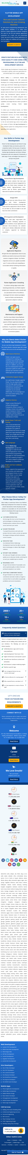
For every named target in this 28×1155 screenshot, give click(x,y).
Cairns (13, 893)
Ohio (7, 980)
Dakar (17, 906)
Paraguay (17, 984)
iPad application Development (10, 1098)
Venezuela (20, 1025)
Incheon (6, 932)
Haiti (10, 926)
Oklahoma (16, 980)
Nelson (21, 975)
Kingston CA (8, 945)
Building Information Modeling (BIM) (12, 1109)
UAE (20, 1019)
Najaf (7, 971)
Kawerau (25, 939)
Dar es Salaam (4, 908)
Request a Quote (14, 44)
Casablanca (24, 897)
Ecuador (15, 910)
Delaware (24, 908)
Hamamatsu (4, 928)
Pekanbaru (6, 986)
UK (26, 1019)
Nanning (13, 973)
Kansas (6, 939)
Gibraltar (3, 923)
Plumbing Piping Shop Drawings (11, 1123)
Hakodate (14, 926)
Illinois (2, 932)
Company (14, 1140)
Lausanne (25, 947)
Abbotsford (3, 874)
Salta (26, 995)
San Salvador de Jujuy (16, 999)
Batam (8, 889)
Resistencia (10, 993)
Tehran (14, 1014)
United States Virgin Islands (20, 1023)
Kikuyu (25, 943)
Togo (17, 1019)
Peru (21, 986)
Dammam (24, 906)
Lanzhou (3, 947)
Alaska (25, 878)
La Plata (15, 952)
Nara (2, 975)
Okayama (11, 980)
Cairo (16, 893)
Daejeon (13, 906)
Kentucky (14, 941)
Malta (15, 958)
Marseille (9, 962)
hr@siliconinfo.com (14, 756)
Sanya (12, 1004)
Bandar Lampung (16, 884)
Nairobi (2, 971)
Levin (15, 949)
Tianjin (4, 1019)
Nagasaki (21, 969)
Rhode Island (21, 993)
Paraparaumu (23, 984)
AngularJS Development (9, 1058)
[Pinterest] (20, 860)
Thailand (6, 1017)
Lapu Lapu (10, 947)
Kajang (8, 936)
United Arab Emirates (13, 1021)
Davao (20, 908)
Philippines (5, 988)
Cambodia (8, 895)
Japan (20, 934)
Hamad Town (24, 926)
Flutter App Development (9, 1102)
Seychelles (8, 1008)
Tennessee (24, 1014)
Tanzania (21, 1012)
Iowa (2, 934)
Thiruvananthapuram (18, 1017)
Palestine (16, 982)
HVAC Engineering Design (9, 1121)
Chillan (2, 906)
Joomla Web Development (9, 1061)
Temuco (19, 1014)
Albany (6, 880)
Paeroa (2, 982)
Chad (19, 900)
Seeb (5, 1006)
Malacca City (14, 956)
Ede (20, 910)
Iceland (21, 930)
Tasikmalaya (4, 1014)
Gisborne (8, 923)
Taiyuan (20, 1010)
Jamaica (16, 934)
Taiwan (15, 1010)
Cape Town (3, 897)
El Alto (11, 913)
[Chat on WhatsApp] (18, 864)
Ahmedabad (20, 876)
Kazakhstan (3, 941)
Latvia (14, 947)
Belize (2, 891)
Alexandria (14, 880)
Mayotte (21, 967)
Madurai (15, 954)
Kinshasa (14, 945)
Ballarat (9, 884)
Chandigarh (24, 900)
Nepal (25, 975)
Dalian (20, 906)
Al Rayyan (15, 878)
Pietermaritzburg (13, 988)
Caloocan (3, 895)
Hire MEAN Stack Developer (10, 1081)
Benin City (20, 891)
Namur (25, 971)
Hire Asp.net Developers (9, 1079)
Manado (19, 958)
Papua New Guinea (10, 984)
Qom (2, 991)
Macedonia (24, 952)
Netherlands (4, 978)
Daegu (9, 906)
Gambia (2, 919)
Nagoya (25, 969)
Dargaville (11, 908)
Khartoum (12, 943)
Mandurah (9, 960)
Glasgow (18, 923)
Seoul (22, 1006)
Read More (14, 741)
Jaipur (11, 934)
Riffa (26, 993)
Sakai (18, 995)
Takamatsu (3, 1012)
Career (16, 1145)
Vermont (3, 1027)
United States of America (7, 1023)
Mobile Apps (16, 1142)
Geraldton (8, 921)
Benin (16, 891)
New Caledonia (19, 978)
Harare (8, 930)
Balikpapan (3, 884)
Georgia (25, 919)
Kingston (3, 945)
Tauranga (10, 1014)
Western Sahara (9, 1032)
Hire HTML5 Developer (9, 1068)
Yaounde (3, 1034)
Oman (21, 980)
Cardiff (8, 897)
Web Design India (7, 1051)
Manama (25, 958)
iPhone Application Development (11, 1088)
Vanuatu (15, 1025)
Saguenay (9, 995)
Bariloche (20, 887)
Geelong (12, 919)
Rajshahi (9, 991)
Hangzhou (3, 930)
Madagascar (9, 954)
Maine (25, 954)
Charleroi (3, 904)
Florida (6, 917)
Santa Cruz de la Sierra (6, 1001)
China (5, 906)
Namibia (20, 971)
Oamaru (3, 980)
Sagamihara (4, 995)
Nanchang (3, 973)
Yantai (25, 1032)
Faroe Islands (4, 915)
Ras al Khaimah (19, 991)
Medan (6, 969)
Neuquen (9, 978)
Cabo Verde (8, 893)
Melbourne (15, 969)
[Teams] (14, 864)
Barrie (2, 889)
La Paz (11, 952)
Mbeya (25, 967)
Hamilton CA (23, 928)
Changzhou (24, 902)
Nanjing (8, 973)
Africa (15, 876)
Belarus (21, 889)
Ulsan (6, 1021)
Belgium (25, 889)
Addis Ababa (4, 876)
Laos (6, 947)
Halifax (18, 926)
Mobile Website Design (8, 1093)
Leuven (11, 949)
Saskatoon (21, 1004)
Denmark (3, 910)
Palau (6, 982)
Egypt (8, 913)
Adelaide (10, 876)
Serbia (25, 1006)
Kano (2, 939)
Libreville (22, 949)
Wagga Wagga (9, 1027)
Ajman (2, 878)
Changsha (10, 902)
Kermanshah (24, 941)
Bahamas (12, 882)
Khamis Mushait (5, 943)
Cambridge (14, 895)
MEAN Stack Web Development (11, 1049)
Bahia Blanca (19, 882)
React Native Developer (9, 1095)
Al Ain (6, 878)
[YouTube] (10, 864)
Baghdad (7, 882)
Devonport (9, 910)
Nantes (17, 973)
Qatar (18, 988)
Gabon (19, 917)
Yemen (14, 1034)
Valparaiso (3, 1025)
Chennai (12, 904)
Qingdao (25, 988)
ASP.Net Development (8, 1054)
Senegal (18, 1006)
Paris (2, 986)
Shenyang (3, 1010)
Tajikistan (25, 1010)
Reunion (16, 993)
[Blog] (25, 860)
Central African (13, 900)
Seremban (3, 1008)
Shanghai (20, 1008)
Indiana (14, 932)
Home (8, 1140)
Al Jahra (10, 878)
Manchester (4, 960)
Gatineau (7, 919)
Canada (20, 895)
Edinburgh (24, 910)
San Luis (17, 997)
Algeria (19, 880)
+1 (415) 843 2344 (10, 1131)
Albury (10, 880)
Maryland (3, 965)
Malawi (20, 956)
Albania (2, 880)
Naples (25, 973)
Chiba (22, 904)
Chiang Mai (18, 904)
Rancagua (13, 991)
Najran (10, 971)
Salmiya (22, 995)
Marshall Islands (16, 962)
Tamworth (12, 1012)
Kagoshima (3, 936)
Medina (10, 969)
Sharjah (25, 1008)
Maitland (3, 956)
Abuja (22, 874)
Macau (19, 952)
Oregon (25, 980)
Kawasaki (19, 939)
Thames (10, 1017)
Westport (16, 1032)
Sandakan (24, 999)
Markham (3, 962)
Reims (2, 993)
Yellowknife (9, 1034)
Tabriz (7, 1010)
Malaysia (25, 956)
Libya (26, 949)
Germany (13, 921)
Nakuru (15, 971)
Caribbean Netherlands (15, 897)
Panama (3, 984)
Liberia (18, 949)
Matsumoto (24, 965)
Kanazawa (24, 936)
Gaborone (24, 917)
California (24, 893)
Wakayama (24, 1027)
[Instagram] (12, 860)
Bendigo (6, 891)
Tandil (17, 1012)
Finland (2, 917)
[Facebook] (3, 860)
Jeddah (25, 934)
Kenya (18, 941)
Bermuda (3, 893)
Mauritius (15, 967)
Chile (26, 904)
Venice (25, 1025)
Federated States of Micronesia (17, 915)
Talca (8, 1012)
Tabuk (11, 1010)
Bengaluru (11, 891)
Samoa (2, 997)
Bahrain (25, 882)
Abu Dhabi (17, 874)
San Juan (7, 997)
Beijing (17, 889)
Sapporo (16, 1004)
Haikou (6, 926)
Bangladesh (9, 887)
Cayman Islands (5, 900)
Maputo (18, 960)
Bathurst (13, 889)
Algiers (22, 880)
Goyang (2, 926)
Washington (11, 1030)
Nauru (12, 975)
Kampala (19, 936)
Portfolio (10, 1145)
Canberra (25, 895)
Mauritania (10, 967)
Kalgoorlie (13, 936)
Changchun (3, 902)
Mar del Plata (23, 960)
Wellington (16, 1030)
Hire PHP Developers (8, 1070)
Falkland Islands (23, 913)
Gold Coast (24, 923)
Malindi (11, 958)
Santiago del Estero (5, 1004)
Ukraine (2, 1021)
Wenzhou (22, 1030)
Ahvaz (25, 876)
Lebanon (3, 949)
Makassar (8, 956)
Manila (14, 960)
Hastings (17, 930)
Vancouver (9, 1025)
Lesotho (7, 949)
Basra (5, 889)
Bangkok (3, 887)
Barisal (25, 887)
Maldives (3, 958)
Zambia (19, 1034)
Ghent (25, 921)
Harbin (12, 930)
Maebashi (20, 954)
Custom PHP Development (10, 1047)
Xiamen (21, 1032)
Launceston (19, 947)
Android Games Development (10, 1100)
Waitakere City (17, 1027)
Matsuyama (4, 967)
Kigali (21, 943)
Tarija (25, 1012)
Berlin (25, 891)
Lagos (18, 945)
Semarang (9, 1006)
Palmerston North (22, 982)
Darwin (16, 908)
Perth (18, 986)
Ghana (17, 921)
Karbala (14, 939)
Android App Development (9, 1091)
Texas (2, 1017)
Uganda (23, 1019)
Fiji (26, 915)
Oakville (25, 978)
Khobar (17, 943)
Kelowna (9, 941)
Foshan (15, 917)
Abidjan (12, 874)
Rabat (5, 991)
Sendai (14, 1006)
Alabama (21, 878)
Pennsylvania (13, 986)
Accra (25, 874)
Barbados (15, 887)
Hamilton (16, 928)
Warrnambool (4, 1030)
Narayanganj (7, 975)
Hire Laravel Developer (9, 1072)
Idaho (25, 930)
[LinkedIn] (16, 860)
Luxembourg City (5, 952)
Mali (7, 958)
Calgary (20, 893)
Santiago (25, 1001)
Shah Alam (14, 1008)
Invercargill (24, 932)
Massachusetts (16, 965)
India (10, 932)
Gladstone (13, 923)
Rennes (6, 993)
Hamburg (10, 928)
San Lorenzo (12, 997)
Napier (21, 973)
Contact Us (23, 1145)
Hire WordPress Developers (10, 1077)
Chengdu (8, 904)
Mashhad (9, 965)
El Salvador (16, 913)
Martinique (24, 962)
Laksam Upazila (23, 945)
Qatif (21, 988)
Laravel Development (8, 1056)
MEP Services (6, 1116)
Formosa (11, 917)
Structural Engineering (8, 1114)
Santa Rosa (19, 1001)
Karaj (10, 939)
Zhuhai (2, 1036)
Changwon (17, 902)
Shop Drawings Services (9, 1118)
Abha (8, 874)
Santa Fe (14, 1001)
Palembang (10, 982)
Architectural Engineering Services (11, 1112)
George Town (19, 919)
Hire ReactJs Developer (9, 1074)
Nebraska (17, 975)
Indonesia (18, 932)
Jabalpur (7, 934)
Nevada (13, 978)
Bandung (25, 884)
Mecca (2, 969)
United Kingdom (23, 1021)
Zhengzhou (24, 1034)
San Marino (22, 997)
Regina (25, 991)
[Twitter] (7, 860)
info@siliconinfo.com (14, 775)
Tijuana (8, 1019)
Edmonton (3, 913)
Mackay (3, 954)
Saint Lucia (14, 995)
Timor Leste (13, 1019)
